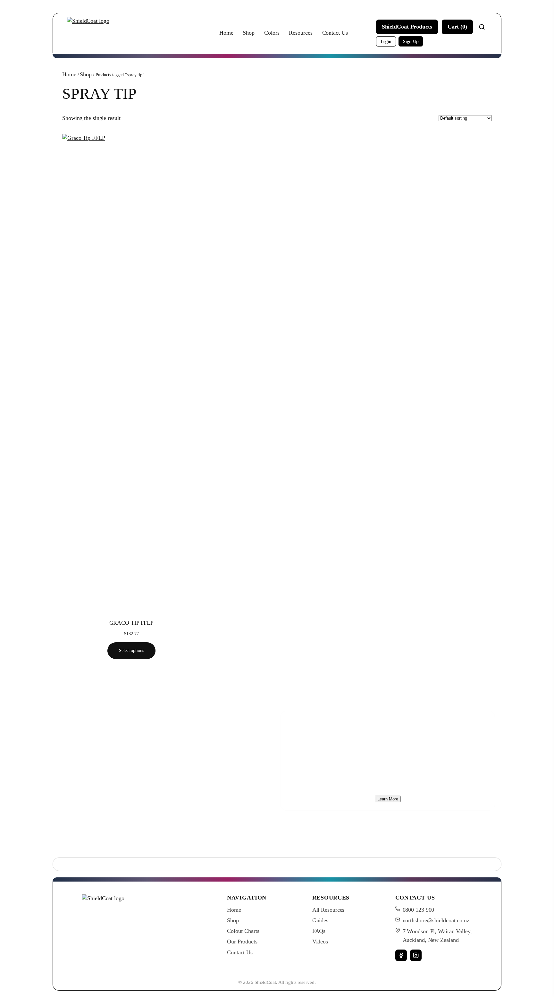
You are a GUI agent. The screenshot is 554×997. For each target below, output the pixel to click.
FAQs (319, 931)
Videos (320, 941)
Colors (271, 33)
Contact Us (335, 33)
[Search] (482, 27)
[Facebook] (401, 955)
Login (386, 41)
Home (226, 33)
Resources (300, 33)
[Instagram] (416, 955)
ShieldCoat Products (407, 26)
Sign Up (410, 41)
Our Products (242, 941)
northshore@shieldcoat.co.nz (436, 920)
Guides (320, 920)
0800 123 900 (418, 910)
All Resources (328, 910)
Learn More (387, 799)
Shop (249, 33)
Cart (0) (457, 26)
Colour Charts (243, 931)
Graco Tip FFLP (131, 623)
